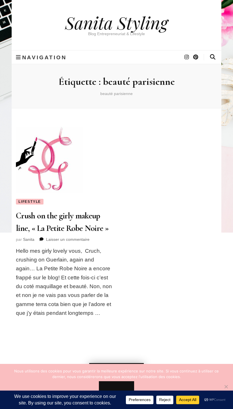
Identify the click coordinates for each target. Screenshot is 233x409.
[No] (226, 386)
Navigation (44, 57)
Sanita (28, 239)
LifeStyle (29, 202)
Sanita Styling (116, 22)
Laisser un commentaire (68, 239)
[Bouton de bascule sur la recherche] (212, 57)
